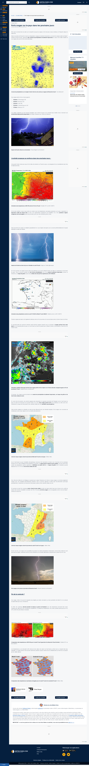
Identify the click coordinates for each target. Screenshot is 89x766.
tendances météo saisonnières (76, 715)
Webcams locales (78, 73)
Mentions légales (37, 760)
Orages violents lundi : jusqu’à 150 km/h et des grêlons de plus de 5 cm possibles (77, 96)
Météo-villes (39, 751)
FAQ (38, 753)
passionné (40, 708)
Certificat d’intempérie (42, 749)
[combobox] (16, 2)
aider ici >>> (71, 722)
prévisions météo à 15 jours (19, 715)
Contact (79, 2)
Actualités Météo (19, 15)
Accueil (12, 15)
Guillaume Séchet (27, 708)
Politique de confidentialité (48, 760)
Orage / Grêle (14, 23)
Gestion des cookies (60, 760)
